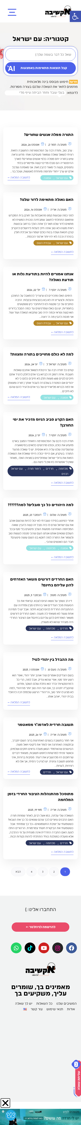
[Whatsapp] (16, 947)
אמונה (47, 178)
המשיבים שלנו (66, 1003)
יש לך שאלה (23, 1003)
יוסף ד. (52, 289)
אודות (71, 1009)
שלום (53, 514)
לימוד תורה (34, 468)
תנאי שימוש (54, 1009)
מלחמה (63, 468)
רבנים (65, 473)
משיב (53, 595)
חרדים (50, 468)
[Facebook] (71, 947)
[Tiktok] (30, 947)
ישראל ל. (51, 364)
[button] (75, 16)
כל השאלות (44, 1003)
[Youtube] (43, 947)
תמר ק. (52, 144)
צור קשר (37, 1009)
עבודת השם (44, 243)
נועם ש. (52, 669)
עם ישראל (62, 178)
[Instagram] (57, 947)
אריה (53, 209)
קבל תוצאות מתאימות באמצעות (44, 68)
